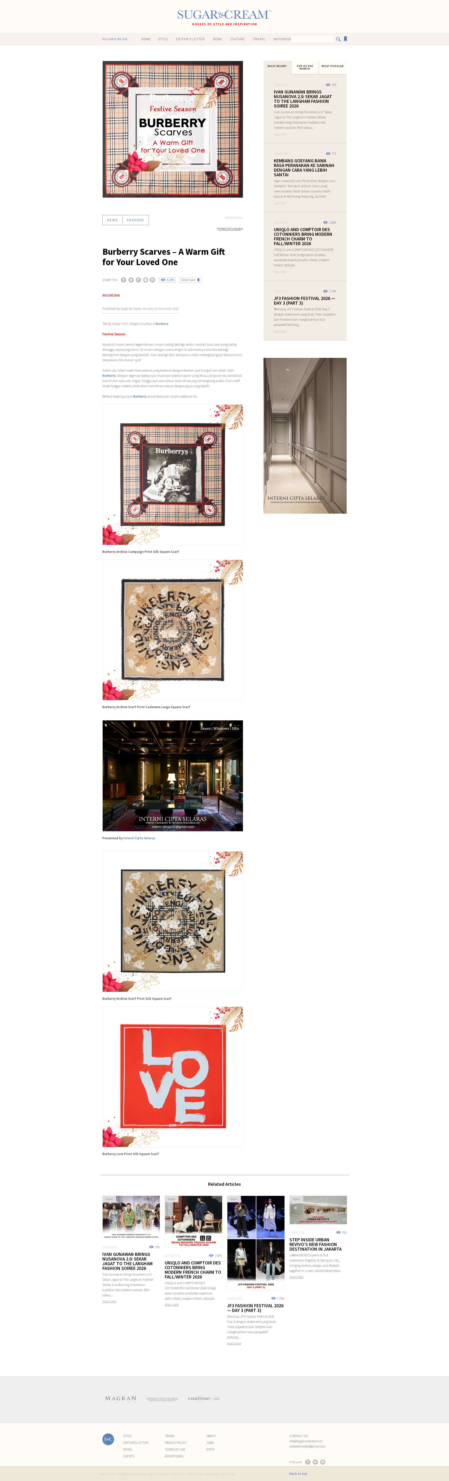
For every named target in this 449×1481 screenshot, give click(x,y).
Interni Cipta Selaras (139, 838)
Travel (259, 39)
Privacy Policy (176, 1442)
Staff (210, 1449)
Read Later (188, 280)
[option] (120, 1399)
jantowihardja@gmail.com (307, 1446)
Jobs (210, 1442)
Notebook (283, 39)
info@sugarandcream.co (305, 1441)
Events (128, 1456)
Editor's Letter (190, 39)
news (112, 220)
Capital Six (227, 1474)
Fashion (135, 220)
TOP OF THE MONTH (305, 67)
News (217, 39)
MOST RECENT (277, 66)
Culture (237, 39)
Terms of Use (175, 1449)
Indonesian (111, 295)
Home (146, 39)
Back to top (298, 1473)
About (211, 1436)
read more (280, 134)
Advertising (174, 1456)
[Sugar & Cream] (224, 14)
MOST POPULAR (333, 66)
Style (163, 39)
